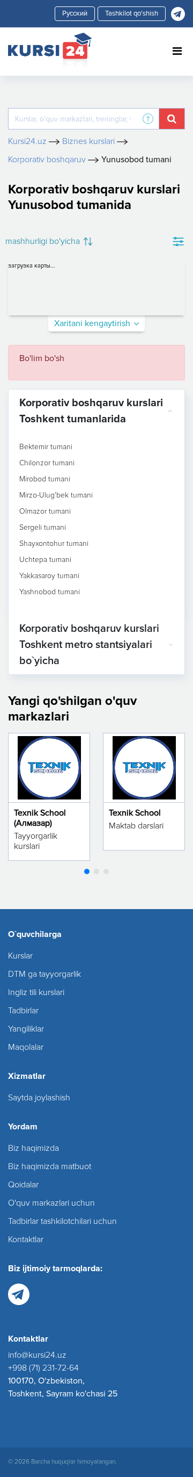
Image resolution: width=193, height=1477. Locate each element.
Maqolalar (25, 1047)
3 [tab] (106, 871)
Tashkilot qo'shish (131, 13)
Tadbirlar (23, 1010)
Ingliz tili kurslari (36, 992)
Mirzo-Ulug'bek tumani (56, 495)
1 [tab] (87, 871)
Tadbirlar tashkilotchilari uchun (62, 1221)
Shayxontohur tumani (53, 543)
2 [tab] (96, 871)
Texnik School (135, 813)
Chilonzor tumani (47, 463)
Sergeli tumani (42, 527)
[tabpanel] (49, 797)
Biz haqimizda (33, 1148)
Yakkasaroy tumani (49, 576)
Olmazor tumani (45, 511)
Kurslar (20, 955)
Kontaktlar (25, 1239)
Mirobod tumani (44, 479)
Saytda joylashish (39, 1097)
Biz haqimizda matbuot (49, 1166)
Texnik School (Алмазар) (40, 818)
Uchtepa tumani (45, 560)
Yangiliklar (26, 1029)
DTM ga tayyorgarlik (44, 974)
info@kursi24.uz (37, 1355)
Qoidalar (23, 1184)
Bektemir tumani (45, 447)
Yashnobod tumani (49, 592)
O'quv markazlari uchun (51, 1203)
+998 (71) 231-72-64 (43, 1368)
